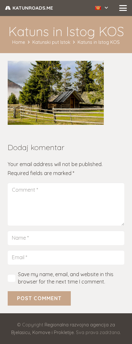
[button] (101, 8)
